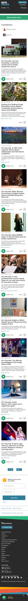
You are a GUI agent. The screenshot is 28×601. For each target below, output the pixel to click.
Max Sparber (15, 290)
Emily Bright (6, 75)
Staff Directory (5, 555)
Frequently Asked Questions (9, 539)
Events (3, 538)
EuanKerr (9, 35)
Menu (4, 7)
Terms (4, 502)
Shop (2, 553)
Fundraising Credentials (7, 541)
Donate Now (22, 2)
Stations (3, 557)
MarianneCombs (11, 29)
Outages (3, 547)
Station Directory (17, 508)
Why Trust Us (5, 561)
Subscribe (14, 498)
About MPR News (6, 532)
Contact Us (4, 536)
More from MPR (5, 543)
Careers (3, 534)
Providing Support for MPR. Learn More (12, 513)
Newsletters (4, 545)
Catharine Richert (8, 118)
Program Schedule (6, 508)
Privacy (3, 551)
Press (2, 549)
